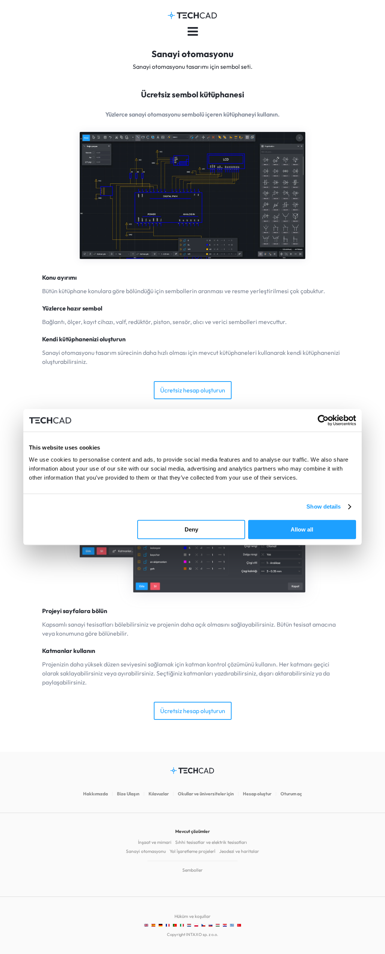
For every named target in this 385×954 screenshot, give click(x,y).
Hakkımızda (95, 794)
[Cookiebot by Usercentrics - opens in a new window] (323, 420)
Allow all (302, 529)
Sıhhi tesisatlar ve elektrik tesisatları (211, 842)
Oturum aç (291, 794)
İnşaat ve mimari (154, 842)
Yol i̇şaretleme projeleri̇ (192, 851)
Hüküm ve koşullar (192, 916)
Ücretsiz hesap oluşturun (192, 390)
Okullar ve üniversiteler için (206, 794)
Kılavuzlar (159, 794)
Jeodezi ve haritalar (239, 851)
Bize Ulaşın (128, 794)
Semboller (192, 870)
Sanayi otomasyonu (146, 851)
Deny (191, 529)
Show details (323, 506)
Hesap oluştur (257, 794)
